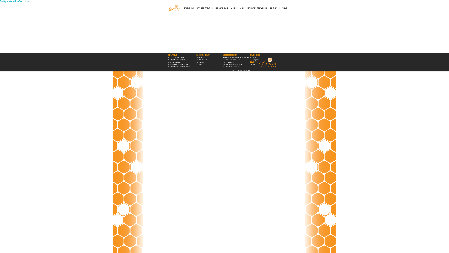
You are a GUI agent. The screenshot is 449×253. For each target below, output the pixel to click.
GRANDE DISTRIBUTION (205, 8)
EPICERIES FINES (189, 8)
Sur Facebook (254, 57)
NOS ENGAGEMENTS (202, 60)
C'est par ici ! (254, 64)
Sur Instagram (254, 60)
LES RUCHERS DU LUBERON (176, 60)
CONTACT (273, 8)
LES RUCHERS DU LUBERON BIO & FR (179, 67)
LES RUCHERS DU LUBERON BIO (178, 64)
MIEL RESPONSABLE (221, 8)
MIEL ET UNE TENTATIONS (176, 57)
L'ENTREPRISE (200, 57)
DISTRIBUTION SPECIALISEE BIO (257, 8)
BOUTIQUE (283, 8)
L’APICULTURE (200, 62)
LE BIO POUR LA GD (237, 8)
